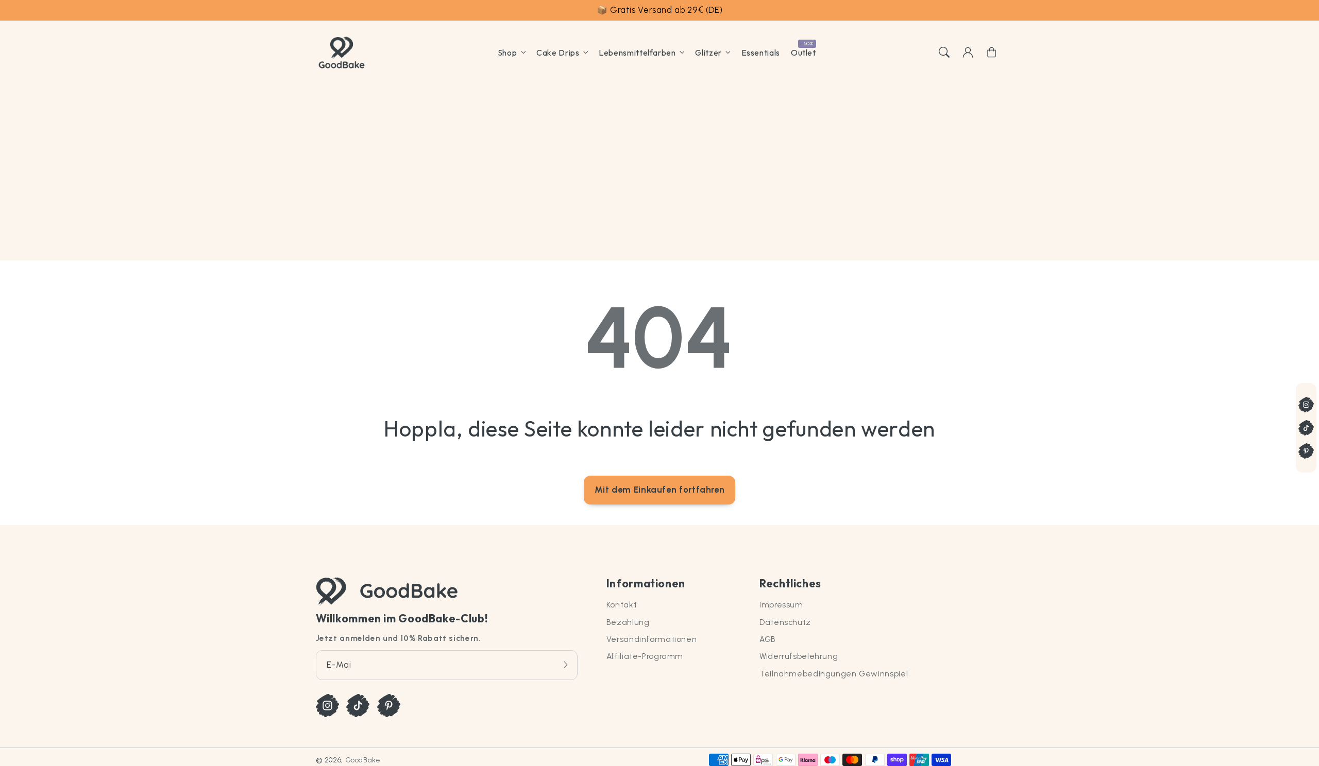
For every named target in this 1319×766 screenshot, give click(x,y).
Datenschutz (785, 622)
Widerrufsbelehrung (798, 656)
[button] (944, 52)
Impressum (781, 605)
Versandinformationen (651, 639)
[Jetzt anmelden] (566, 665)
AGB (767, 639)
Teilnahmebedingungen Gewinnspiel (833, 673)
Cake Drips (557, 52)
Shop (507, 52)
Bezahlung (628, 622)
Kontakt (621, 605)
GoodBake (363, 760)
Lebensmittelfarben (637, 52)
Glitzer (708, 52)
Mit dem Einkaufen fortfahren (660, 489)
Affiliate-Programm (644, 656)
